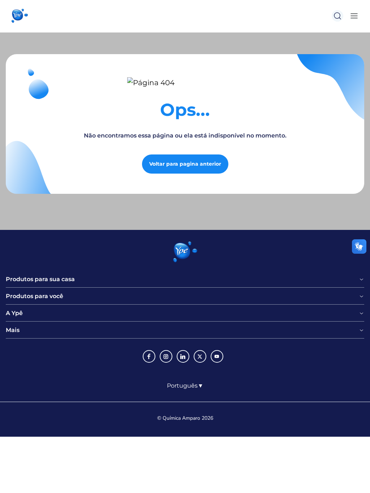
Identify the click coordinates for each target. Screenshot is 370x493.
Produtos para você (34, 296)
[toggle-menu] (352, 16)
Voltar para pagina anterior (185, 164)
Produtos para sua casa (40, 279)
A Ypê (14, 313)
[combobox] (185, 385)
